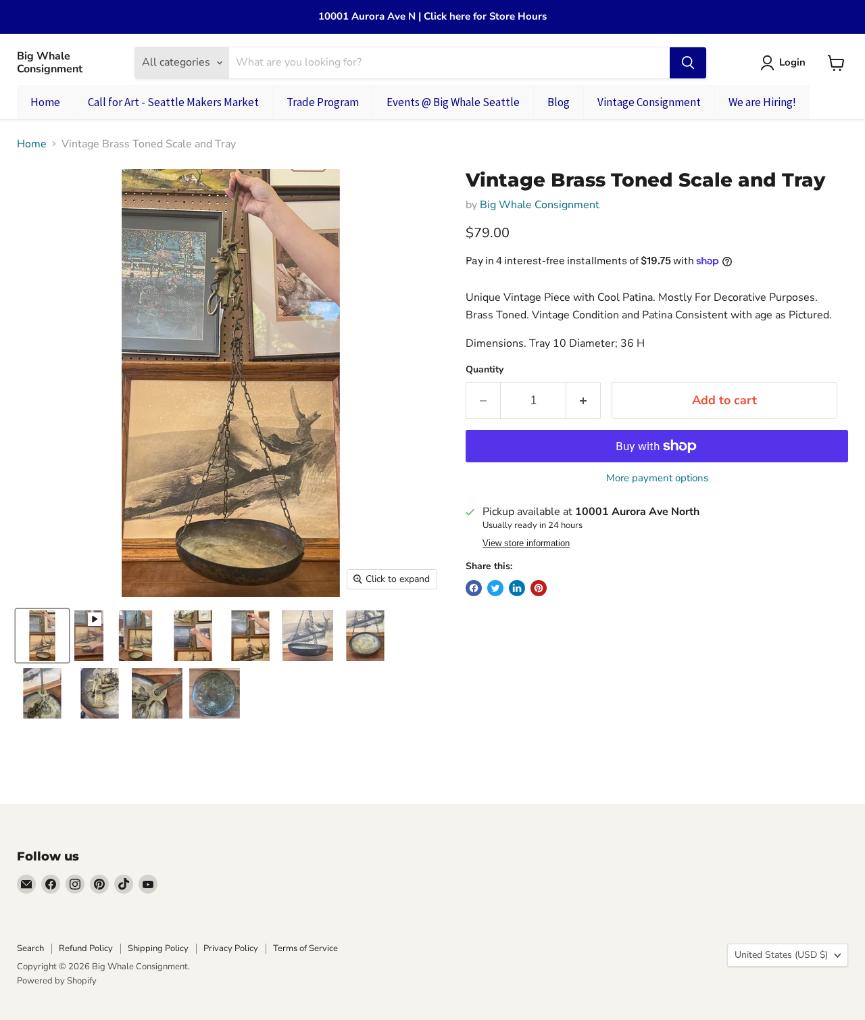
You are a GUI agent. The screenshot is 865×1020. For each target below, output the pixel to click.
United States (781, 954)
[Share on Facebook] (474, 588)
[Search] (688, 62)
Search (30, 948)
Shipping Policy (158, 948)
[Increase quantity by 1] (583, 400)
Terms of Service (305, 948)
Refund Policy (86, 948)
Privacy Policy (230, 948)
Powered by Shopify (57, 981)
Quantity (484, 369)
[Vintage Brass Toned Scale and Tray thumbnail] (42, 635)
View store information (526, 543)
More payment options (657, 478)
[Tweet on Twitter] (495, 588)
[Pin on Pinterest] (538, 588)
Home (32, 144)
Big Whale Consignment (539, 204)
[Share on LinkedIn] (517, 588)
